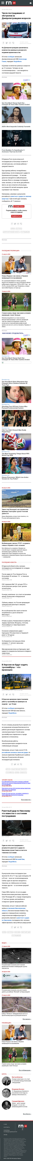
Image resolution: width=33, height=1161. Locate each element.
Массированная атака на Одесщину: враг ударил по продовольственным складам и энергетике (16, 651)
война (12, 228)
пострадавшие (25, 232)
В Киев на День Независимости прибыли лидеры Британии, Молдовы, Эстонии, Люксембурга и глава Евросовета (16, 623)
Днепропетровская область (11, 232)
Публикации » (7, 1023)
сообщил (11, 57)
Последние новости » (9, 562)
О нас (5, 1124)
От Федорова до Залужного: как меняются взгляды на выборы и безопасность (20, 1092)
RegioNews (18, 61)
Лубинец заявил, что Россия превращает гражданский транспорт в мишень (16, 603)
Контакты (7, 1127)
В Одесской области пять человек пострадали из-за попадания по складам (16, 567)
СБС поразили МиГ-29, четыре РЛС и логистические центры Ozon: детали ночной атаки (14, 586)
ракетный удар (25, 932)
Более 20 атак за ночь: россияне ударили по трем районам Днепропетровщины (15, 794)
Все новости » (26, 800)
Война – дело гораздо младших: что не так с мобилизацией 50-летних (19, 1104)
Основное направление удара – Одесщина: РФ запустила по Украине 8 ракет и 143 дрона (15, 633)
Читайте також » (7, 780)
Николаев (17, 932)
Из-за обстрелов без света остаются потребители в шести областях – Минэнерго (14, 613)
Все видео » (27, 1019)
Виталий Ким (19, 859)
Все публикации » (25, 1070)
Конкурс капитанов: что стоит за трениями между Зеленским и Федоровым (16, 595)
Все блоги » (27, 1114)
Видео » (4, 943)
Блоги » (4, 1074)
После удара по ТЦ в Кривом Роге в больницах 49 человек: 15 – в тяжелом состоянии (15, 576)
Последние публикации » (11, 250)
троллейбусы (10, 772)
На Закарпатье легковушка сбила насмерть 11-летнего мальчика (13, 642)
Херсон (8, 769)
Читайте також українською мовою (25, 42)
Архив (5, 1134)
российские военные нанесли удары (15, 752)
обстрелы (19, 228)
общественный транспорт (19, 769)
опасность (23, 772)
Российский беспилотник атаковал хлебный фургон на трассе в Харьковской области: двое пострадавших (16, 783)
